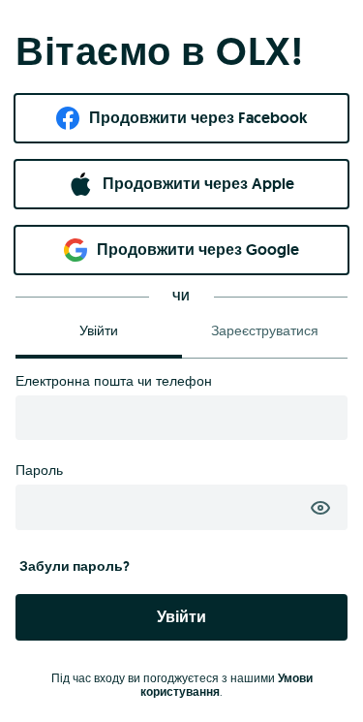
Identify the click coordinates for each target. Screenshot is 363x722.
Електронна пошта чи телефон (113, 381)
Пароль (39, 470)
